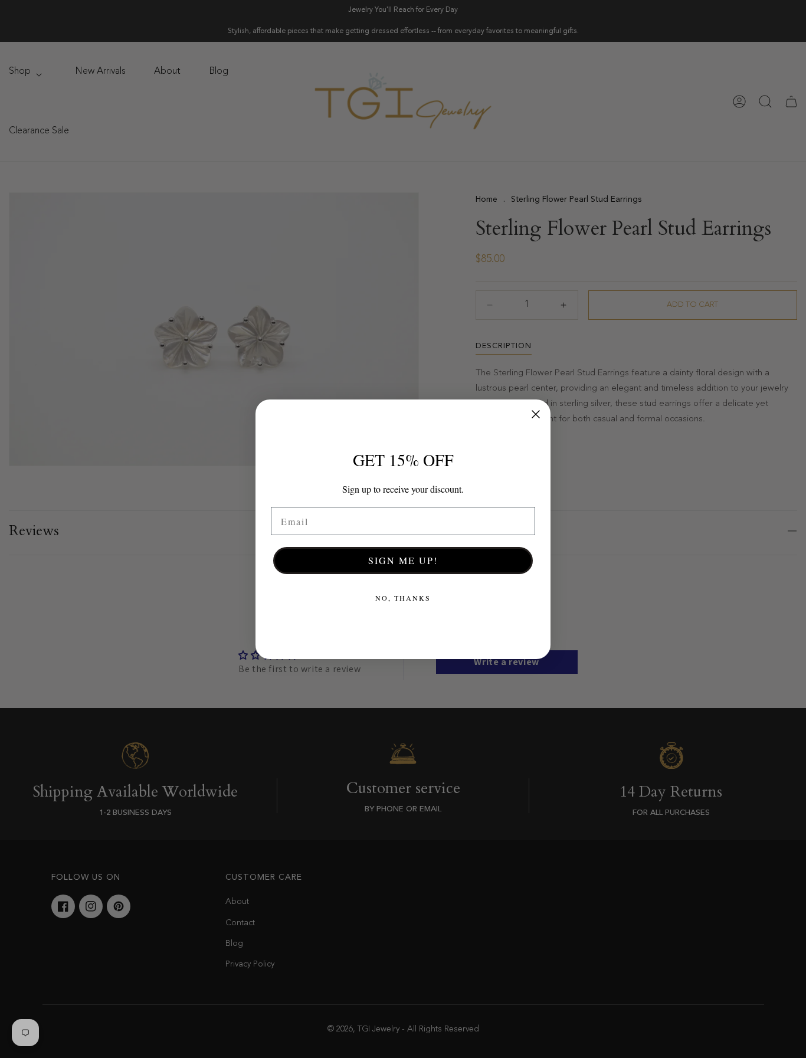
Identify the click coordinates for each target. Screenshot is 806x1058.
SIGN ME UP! (403, 560)
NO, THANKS (403, 597)
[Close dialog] (536, 414)
